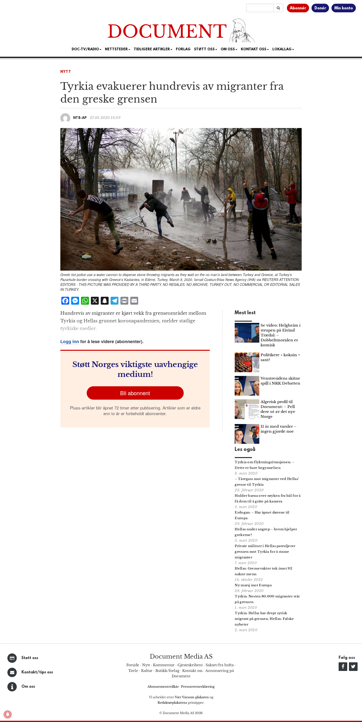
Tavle (133, 670)
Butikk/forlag (167, 670)
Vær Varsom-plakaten (192, 697)
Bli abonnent (135, 393)
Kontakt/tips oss (37, 672)
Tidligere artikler (152, 49)
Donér (320, 8)
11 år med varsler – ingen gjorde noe (278, 429)
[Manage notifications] (8, 714)
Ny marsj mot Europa (253, 585)
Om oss (28, 687)
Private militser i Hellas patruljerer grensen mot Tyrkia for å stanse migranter (265, 551)
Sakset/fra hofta (220, 665)
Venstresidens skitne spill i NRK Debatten (280, 381)
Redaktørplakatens (172, 702)
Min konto (343, 8)
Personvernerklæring (197, 686)
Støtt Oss (204, 49)
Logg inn (69, 341)
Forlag (183, 49)
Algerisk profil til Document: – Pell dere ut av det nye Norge (278, 409)
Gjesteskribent (190, 665)
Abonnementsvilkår (164, 686)
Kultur (146, 670)
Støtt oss (29, 658)
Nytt (65, 72)
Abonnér (298, 8)
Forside (132, 665)
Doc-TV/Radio (85, 49)
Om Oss (228, 49)
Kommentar (164, 665)
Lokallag (282, 49)
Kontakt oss (253, 49)
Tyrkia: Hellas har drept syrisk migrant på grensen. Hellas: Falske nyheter (264, 619)
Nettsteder (116, 49)
